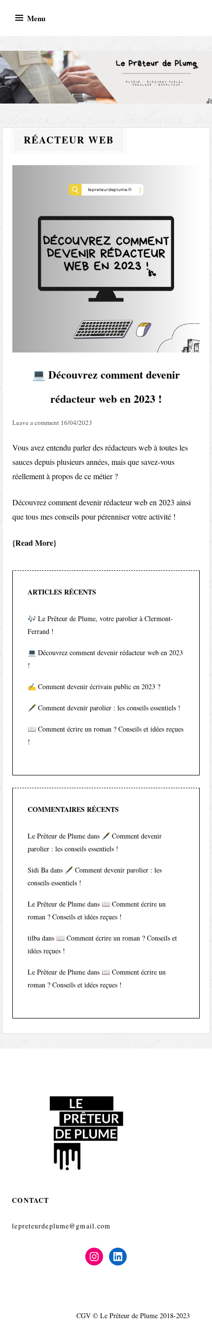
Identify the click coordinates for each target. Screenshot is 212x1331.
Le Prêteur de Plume (56, 836)
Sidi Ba (38, 870)
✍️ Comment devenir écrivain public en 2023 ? (94, 686)
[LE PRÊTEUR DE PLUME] (106, 77)
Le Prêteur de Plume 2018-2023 (145, 1315)
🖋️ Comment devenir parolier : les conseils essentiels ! (104, 707)
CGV (83, 1315)
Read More (34, 542)
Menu (36, 18)
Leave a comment (35, 422)
